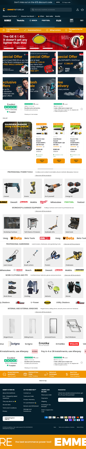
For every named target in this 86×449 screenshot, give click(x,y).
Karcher (62, 270)
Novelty (57, 16)
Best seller (49, 16)
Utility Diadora (20, 302)
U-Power (53, 302)
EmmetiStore (9, 427)
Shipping (44, 401)
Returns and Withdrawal (31, 406)
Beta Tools (45, 238)
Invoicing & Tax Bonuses (46, 405)
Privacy (5, 411)
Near (55, 427)
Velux (60, 344)
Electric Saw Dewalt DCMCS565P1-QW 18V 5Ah (41, 142)
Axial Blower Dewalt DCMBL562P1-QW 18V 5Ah (59, 142)
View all (5, 118)
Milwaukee (39, 202)
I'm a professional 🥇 (30, 403)
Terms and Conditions (10, 408)
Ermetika (35, 344)
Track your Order (29, 396)
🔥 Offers (41, 16)
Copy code (67, 2)
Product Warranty (29, 399)
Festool (64, 202)
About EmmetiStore (9, 393)
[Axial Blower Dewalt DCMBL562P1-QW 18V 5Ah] (59, 129)
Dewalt (20, 270)
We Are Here (6, 405)
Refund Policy (80, 427)
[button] (82, 9)
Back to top (43, 381)
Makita (17, 202)
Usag (21, 238)
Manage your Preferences (28, 410)
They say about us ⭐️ (9, 401)
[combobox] (51, 10)
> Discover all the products (43, 175)
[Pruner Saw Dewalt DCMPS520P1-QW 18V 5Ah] (76, 129)
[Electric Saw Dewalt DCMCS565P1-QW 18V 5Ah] (42, 129)
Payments (44, 398)
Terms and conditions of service (66, 427)
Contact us (27, 393)
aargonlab (11, 428)
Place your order (46, 395)
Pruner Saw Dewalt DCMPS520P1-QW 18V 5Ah (75, 142)
